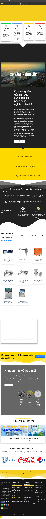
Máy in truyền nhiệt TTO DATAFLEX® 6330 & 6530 (8, 260)
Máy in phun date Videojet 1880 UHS (8, 302)
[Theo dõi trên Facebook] (2, 502)
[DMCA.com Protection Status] (4, 507)
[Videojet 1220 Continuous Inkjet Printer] (23, 294)
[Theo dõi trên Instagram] (4, 502)
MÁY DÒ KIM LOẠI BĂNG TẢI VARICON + (8, 281)
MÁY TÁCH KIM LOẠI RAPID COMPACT (38, 260)
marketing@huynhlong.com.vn (22, 501)
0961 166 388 (16, 497)
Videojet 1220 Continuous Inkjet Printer (23, 302)
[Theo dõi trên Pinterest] (4, 505)
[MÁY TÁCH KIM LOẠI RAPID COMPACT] (38, 252)
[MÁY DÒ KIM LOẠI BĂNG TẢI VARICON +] (8, 273)
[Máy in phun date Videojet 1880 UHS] (8, 294)
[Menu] (2, 4)
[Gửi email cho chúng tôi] (8, 502)
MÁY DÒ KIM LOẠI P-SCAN (38, 281)
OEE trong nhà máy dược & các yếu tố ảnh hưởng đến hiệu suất (23, 438)
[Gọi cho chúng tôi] (2, 505)
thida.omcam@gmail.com (33, 503)
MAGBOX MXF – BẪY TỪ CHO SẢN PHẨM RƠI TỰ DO (23, 281)
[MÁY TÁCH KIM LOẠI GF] (23, 252)
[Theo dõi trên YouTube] (8, 505)
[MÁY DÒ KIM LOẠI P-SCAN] (38, 273)
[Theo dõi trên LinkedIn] (6, 505)
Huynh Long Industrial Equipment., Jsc (26, 514)
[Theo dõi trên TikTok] (6, 502)
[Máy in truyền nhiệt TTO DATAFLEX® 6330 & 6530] (8, 252)
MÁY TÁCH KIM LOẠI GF (23, 259)
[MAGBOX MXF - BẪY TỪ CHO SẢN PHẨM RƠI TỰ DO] (23, 273)
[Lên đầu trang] (1, 517)
